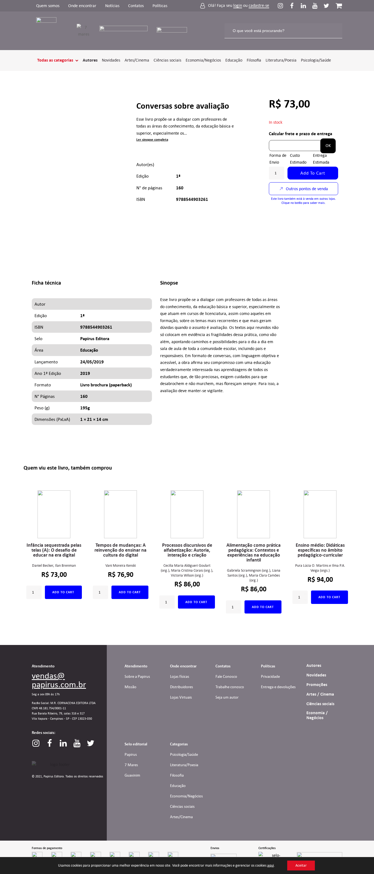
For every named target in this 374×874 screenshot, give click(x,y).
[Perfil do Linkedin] (306, 6)
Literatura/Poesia (281, 60)
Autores (90, 60)
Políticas (160, 5)
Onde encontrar (82, 5)
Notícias (112, 5)
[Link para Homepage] (50, 30)
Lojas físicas (179, 676)
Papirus (131, 754)
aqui (270, 865)
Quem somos (47, 5)
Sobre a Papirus (137, 676)
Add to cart (312, 173)
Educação (233, 60)
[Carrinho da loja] (338, 5)
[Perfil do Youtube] (317, 6)
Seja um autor (226, 697)
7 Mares (131, 764)
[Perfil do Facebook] (294, 6)
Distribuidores (181, 686)
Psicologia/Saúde (316, 60)
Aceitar (301, 865)
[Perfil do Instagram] (283, 6)
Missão (130, 686)
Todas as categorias (55, 60)
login (237, 5)
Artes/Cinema (137, 60)
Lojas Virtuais (181, 697)
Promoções (316, 684)
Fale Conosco (226, 676)
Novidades (111, 60)
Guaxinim (132, 775)
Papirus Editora (94, 338)
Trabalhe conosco (229, 686)
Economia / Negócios (317, 715)
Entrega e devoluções (278, 686)
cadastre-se (259, 5)
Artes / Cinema (320, 694)
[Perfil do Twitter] (326, 6)
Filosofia (254, 60)
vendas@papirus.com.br (59, 680)
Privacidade (270, 676)
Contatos (136, 5)
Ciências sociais (167, 60)
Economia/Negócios (203, 60)
